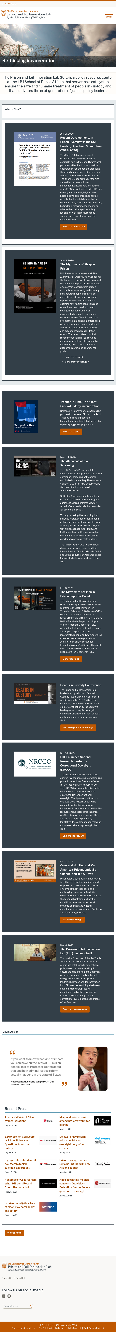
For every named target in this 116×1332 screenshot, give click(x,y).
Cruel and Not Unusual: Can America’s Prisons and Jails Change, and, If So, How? (78, 870)
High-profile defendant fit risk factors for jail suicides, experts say (20, 1164)
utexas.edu (9, 4)
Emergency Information (22, 1328)
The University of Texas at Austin (56, 1325)
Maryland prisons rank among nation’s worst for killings (74, 1121)
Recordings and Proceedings (78, 727)
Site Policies (44, 1328)
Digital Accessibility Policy (67, 1328)
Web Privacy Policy (93, 1328)
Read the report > (74, 357)
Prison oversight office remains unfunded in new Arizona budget (74, 1164)
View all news (14, 1232)
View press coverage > (77, 361)
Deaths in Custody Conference (80, 685)
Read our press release (75, 1009)
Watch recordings (72, 919)
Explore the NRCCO (73, 835)
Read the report (71, 431)
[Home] (26, 14)
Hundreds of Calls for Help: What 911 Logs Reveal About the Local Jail (21, 1183)
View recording (71, 659)
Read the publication (74, 226)
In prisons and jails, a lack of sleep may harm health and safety (20, 1207)
